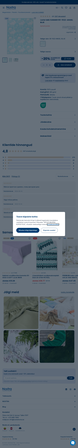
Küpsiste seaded (49, 230)
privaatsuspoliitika (53, 224)
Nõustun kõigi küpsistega (28, 230)
